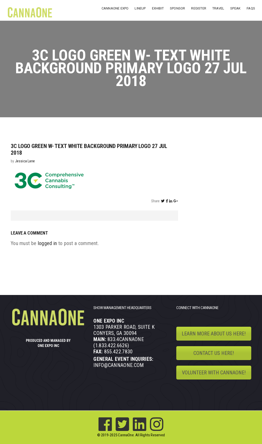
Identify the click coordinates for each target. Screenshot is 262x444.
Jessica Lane (25, 161)
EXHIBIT (158, 8)
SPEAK (235, 8)
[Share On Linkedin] (170, 201)
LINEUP (140, 8)
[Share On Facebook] (167, 201)
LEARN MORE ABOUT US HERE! (214, 334)
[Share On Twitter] (163, 201)
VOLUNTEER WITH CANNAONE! (214, 372)
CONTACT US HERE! (213, 353)
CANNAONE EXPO (115, 8)
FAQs (251, 8)
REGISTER (198, 8)
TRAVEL (218, 8)
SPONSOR (177, 8)
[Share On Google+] (175, 201)
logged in (47, 243)
